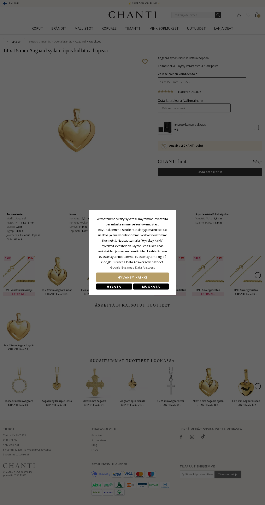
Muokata (151, 286)
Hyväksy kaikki (132, 277)
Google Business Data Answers (132, 267)
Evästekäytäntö (146, 256)
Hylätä (114, 286)
